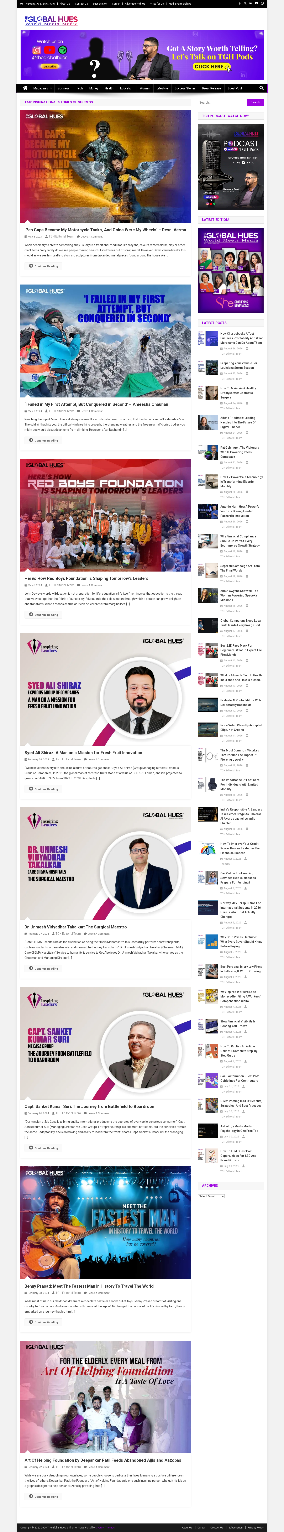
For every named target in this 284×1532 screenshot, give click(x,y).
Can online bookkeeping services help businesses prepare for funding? (238, 878)
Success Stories (185, 88)
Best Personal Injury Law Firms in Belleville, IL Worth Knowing (241, 969)
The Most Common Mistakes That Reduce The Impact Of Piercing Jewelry (239, 755)
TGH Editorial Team (61, 236)
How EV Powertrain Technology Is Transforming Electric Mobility (241, 481)
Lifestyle (162, 88)
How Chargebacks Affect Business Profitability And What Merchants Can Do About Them (241, 338)
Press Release (211, 88)
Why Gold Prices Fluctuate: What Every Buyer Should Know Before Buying (241, 942)
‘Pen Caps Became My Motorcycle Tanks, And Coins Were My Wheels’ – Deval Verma (105, 229)
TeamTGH (226, 864)
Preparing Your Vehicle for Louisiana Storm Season (238, 365)
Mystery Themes (105, 1527)
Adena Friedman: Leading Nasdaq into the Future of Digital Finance (238, 422)
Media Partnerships (180, 3)
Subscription (100, 3)
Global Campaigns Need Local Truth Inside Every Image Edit (241, 623)
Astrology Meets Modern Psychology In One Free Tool (239, 1128)
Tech (79, 88)
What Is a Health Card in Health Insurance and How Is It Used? (241, 678)
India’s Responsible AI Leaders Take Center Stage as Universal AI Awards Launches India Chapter (241, 816)
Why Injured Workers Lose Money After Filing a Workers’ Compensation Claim (240, 996)
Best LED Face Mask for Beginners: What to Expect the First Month (241, 650)
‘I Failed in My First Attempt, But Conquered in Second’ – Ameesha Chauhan (96, 404)
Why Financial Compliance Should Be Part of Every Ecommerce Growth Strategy (240, 541)
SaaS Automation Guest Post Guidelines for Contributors (239, 1078)
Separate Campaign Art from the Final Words (240, 568)
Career (116, 3)
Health (109, 88)
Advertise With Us (135, 3)
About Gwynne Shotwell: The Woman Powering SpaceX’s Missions (239, 595)
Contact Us (81, 3)
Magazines (40, 88)
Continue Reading (46, 266)
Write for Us (157, 3)
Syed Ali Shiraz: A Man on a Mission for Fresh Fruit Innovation (83, 752)
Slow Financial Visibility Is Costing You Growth (238, 1024)
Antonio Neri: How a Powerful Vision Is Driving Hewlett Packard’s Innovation (240, 511)
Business (64, 88)
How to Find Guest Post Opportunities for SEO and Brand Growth (238, 1156)
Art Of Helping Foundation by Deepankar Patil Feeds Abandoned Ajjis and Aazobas (103, 1460)
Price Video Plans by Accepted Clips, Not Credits (241, 727)
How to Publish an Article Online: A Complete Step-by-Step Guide (239, 1051)
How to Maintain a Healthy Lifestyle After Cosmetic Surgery (238, 393)
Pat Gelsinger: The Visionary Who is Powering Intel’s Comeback (239, 452)
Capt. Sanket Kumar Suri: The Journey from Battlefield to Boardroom (90, 1106)
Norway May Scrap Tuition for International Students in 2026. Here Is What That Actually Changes (241, 909)
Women (145, 88)
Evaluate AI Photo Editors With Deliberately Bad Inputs (240, 703)
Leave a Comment (92, 236)
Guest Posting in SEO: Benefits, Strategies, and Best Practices (241, 1103)
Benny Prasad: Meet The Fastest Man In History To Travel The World (89, 1286)
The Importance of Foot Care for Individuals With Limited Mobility (239, 784)
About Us (65, 3)
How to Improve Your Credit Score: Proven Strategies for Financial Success (240, 848)
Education (126, 88)
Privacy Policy (256, 1527)
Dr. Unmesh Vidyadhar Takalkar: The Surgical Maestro (76, 926)
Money (93, 88)
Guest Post (235, 88)
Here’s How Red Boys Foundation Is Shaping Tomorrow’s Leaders (86, 578)
